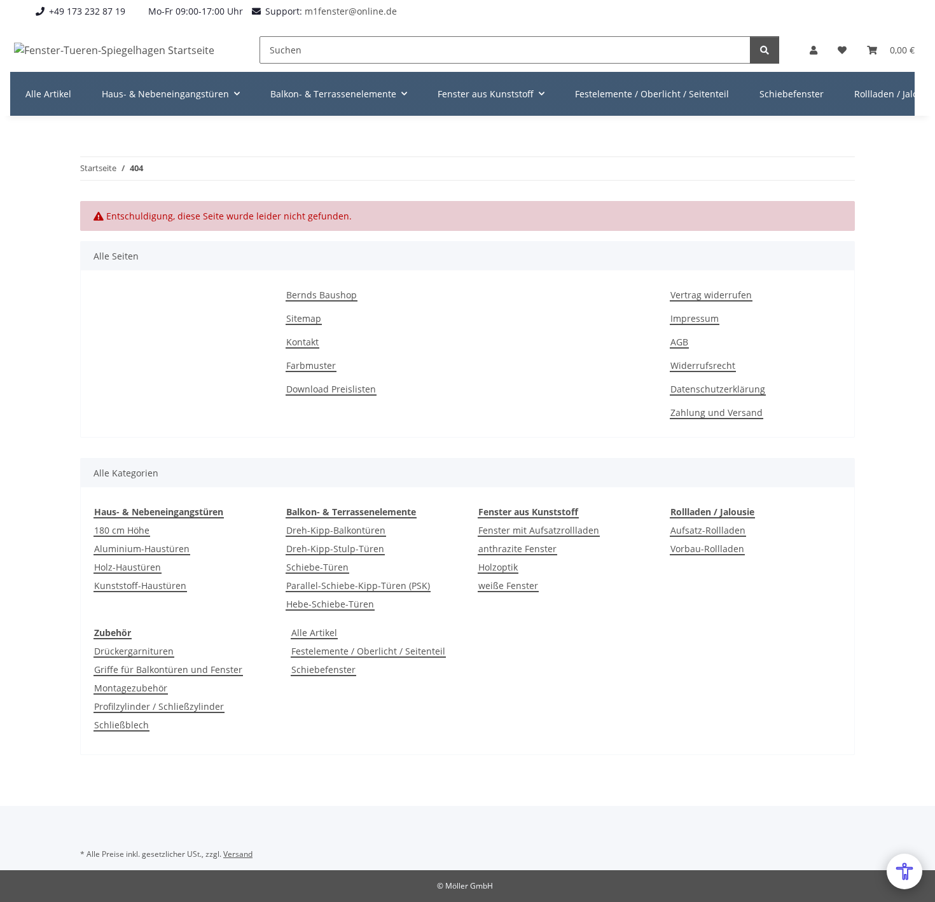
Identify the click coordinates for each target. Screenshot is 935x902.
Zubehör (112, 633)
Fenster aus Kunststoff (528, 512)
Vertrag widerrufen (711, 295)
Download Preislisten (331, 389)
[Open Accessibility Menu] (904, 871)
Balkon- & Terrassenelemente (351, 512)
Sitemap (303, 318)
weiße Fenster (508, 585)
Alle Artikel (314, 633)
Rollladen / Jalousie (712, 512)
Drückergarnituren (134, 651)
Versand (238, 854)
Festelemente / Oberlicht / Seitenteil (368, 651)
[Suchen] (764, 50)
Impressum (694, 318)
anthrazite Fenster (517, 549)
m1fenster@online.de (351, 11)
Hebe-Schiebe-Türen (330, 604)
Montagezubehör (130, 688)
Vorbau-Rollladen (707, 549)
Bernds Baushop (321, 295)
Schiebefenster (323, 669)
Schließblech (121, 725)
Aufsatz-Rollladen (707, 530)
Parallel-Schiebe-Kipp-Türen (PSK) (358, 585)
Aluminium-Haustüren (142, 549)
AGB (679, 342)
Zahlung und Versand (716, 412)
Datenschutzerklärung (717, 389)
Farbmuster (311, 365)
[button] (814, 50)
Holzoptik (498, 567)
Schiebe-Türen (317, 567)
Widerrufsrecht (702, 365)
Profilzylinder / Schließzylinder (159, 706)
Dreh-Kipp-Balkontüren (335, 530)
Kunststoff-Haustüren (140, 585)
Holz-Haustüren (127, 567)
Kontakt (302, 342)
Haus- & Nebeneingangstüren (158, 512)
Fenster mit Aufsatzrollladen (538, 530)
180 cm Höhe (121, 530)
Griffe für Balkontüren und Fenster (168, 669)
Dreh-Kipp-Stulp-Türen (335, 549)
